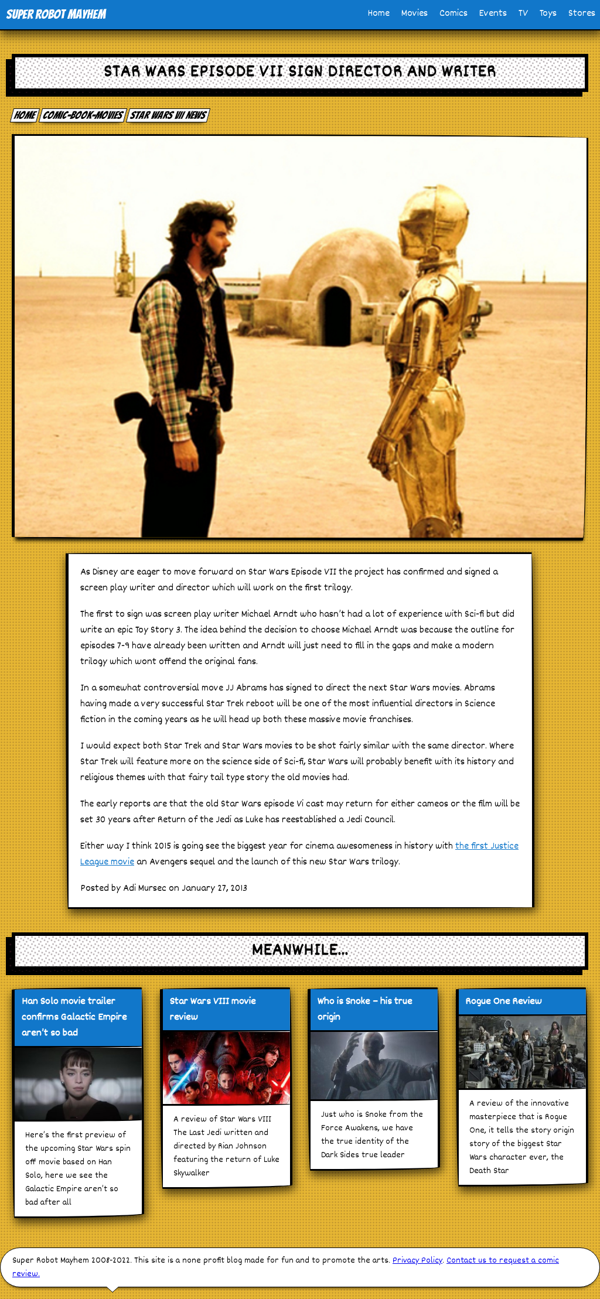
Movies (414, 13)
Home (379, 13)
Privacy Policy (417, 1260)
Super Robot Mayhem (55, 14)
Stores (581, 13)
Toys (548, 13)
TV (523, 13)
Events (493, 13)
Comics (453, 13)
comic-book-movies (83, 115)
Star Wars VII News (168, 115)
